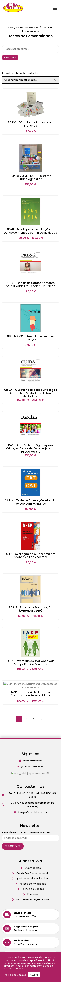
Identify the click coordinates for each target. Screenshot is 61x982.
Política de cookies (15, 975)
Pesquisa (10, 57)
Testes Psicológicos (27, 27)
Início (11, 27)
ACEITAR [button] (34, 974)
